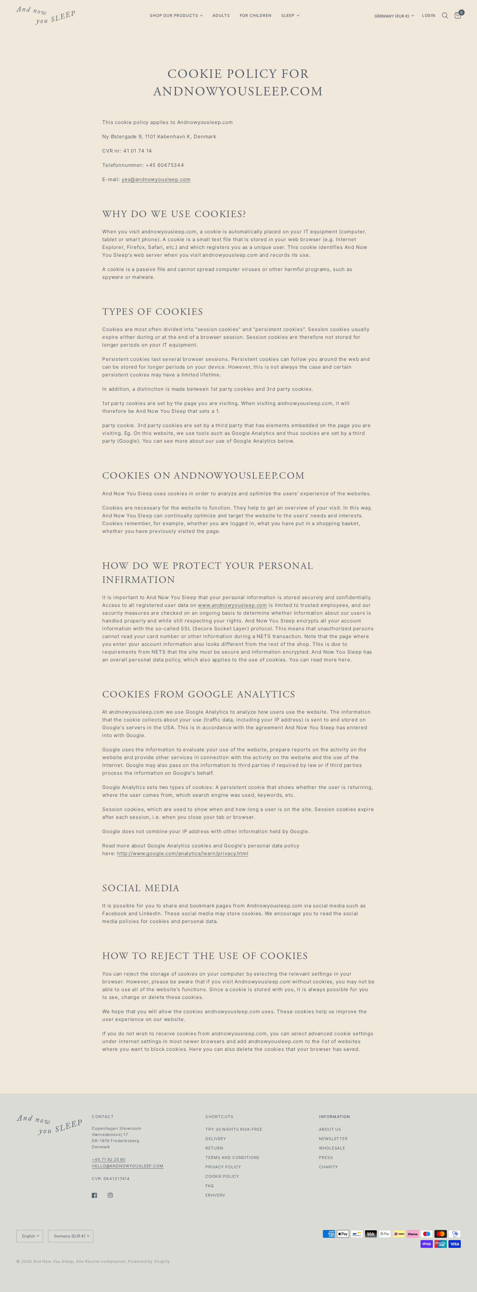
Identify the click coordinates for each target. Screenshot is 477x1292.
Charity (328, 1166)
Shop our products (174, 15)
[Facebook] (99, 1195)
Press (326, 1157)
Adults (221, 15)
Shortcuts (219, 1117)
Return (214, 1148)
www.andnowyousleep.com (232, 605)
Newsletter (333, 1138)
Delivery (215, 1138)
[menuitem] (176, 15)
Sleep (288, 15)
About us (330, 1129)
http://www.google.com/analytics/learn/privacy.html (183, 853)
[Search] (445, 15)
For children (256, 15)
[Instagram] (115, 1195)
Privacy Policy (223, 1166)
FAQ (209, 1185)
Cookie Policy (222, 1176)
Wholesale (332, 1148)
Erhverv (215, 1195)
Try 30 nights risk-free (234, 1129)
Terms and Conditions (232, 1157)
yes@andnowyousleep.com (156, 179)
